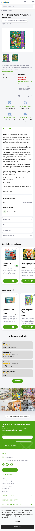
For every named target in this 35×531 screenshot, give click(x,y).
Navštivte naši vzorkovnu (8, 483)
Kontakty (10, 470)
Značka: (5, 24)
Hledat (31, 6)
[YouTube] (11, 464)
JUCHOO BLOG (5, 488)
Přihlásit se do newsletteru (10, 445)
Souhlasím (17, 527)
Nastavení (17, 521)
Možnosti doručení (25, 82)
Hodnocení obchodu (17, 336)
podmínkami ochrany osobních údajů (24, 441)
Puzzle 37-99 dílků (11, 211)
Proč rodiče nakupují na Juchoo (10, 481)
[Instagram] (7, 464)
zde (8, 517)
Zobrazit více (17, 381)
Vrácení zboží (5, 491)
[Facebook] (3, 464)
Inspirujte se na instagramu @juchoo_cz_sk (19, 416)
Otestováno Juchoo (7, 486)
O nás (3, 478)
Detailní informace (7, 71)
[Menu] (33, 2)
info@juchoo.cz (9, 457)
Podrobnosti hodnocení (21, 20)
